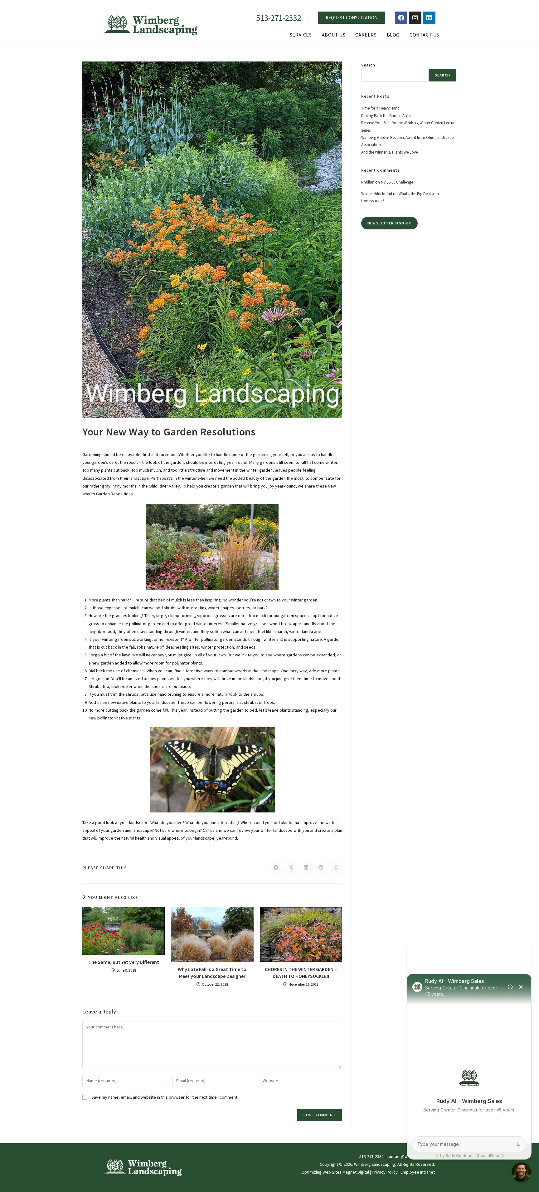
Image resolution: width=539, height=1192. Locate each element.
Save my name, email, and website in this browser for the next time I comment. (164, 1097)
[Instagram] (415, 18)
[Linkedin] (429, 18)
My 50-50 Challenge (397, 182)
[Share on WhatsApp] (336, 867)
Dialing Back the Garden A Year (387, 115)
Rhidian (367, 182)
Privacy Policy (385, 1172)
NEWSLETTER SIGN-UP (389, 223)
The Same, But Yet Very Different (123, 962)
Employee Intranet (418, 1172)
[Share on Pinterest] (321, 867)
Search (368, 65)
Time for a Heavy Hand (380, 108)
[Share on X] (291, 867)
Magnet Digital (355, 1172)
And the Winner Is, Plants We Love (389, 152)
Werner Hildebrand (376, 193)
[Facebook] (401, 18)
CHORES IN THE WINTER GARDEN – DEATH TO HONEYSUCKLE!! (301, 972)
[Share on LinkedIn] (306, 867)
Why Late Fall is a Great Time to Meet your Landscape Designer (212, 972)
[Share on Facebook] (276, 867)
